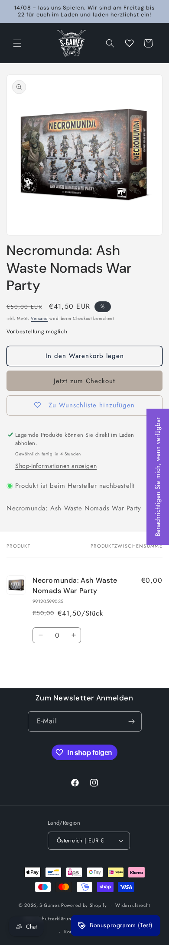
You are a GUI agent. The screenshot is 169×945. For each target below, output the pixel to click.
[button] (17, 43)
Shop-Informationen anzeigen (56, 465)
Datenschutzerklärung (49, 918)
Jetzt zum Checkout (84, 381)
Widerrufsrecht (132, 905)
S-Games (49, 905)
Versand (39, 318)
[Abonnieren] (131, 721)
